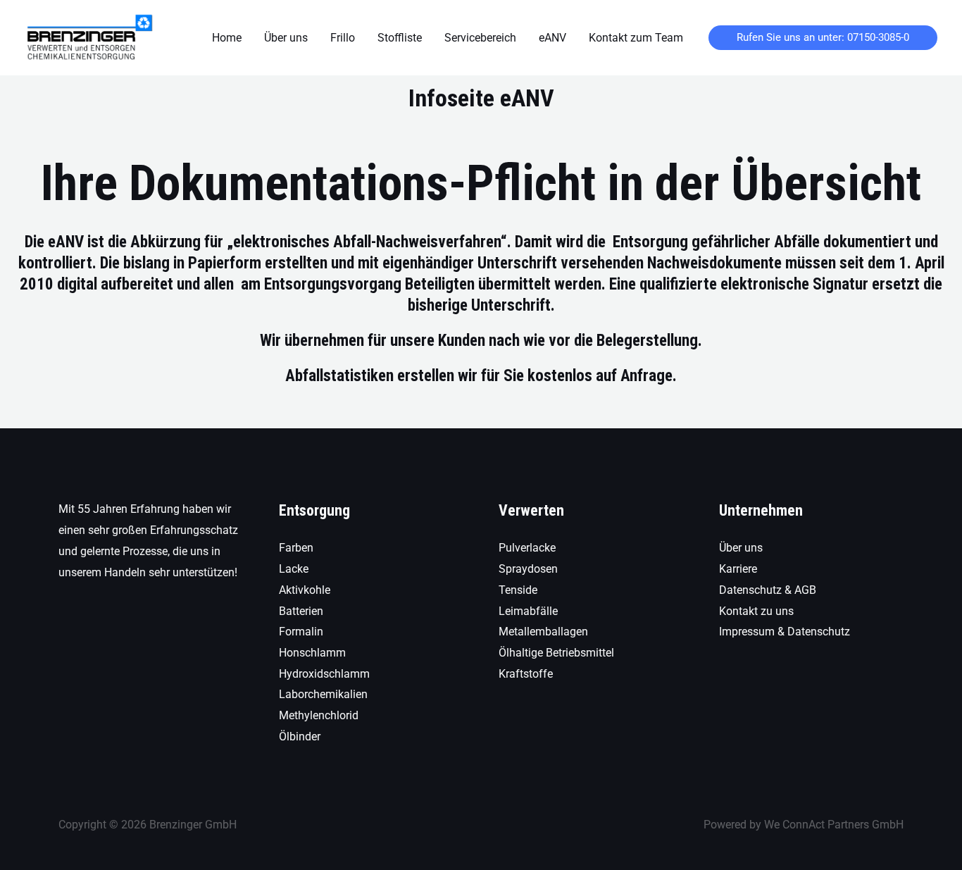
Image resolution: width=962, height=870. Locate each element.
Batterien (301, 611)
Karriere (738, 569)
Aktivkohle (304, 590)
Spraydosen (528, 569)
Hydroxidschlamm (324, 674)
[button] (822, 37)
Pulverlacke (527, 547)
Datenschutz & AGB (767, 590)
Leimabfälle (528, 611)
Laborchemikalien (323, 694)
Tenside (518, 590)
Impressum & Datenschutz (784, 631)
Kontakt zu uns (756, 611)
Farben (296, 547)
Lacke (293, 569)
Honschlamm (312, 652)
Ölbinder (299, 736)
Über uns (741, 547)
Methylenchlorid (318, 715)
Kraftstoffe (526, 674)
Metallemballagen (543, 631)
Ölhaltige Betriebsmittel (556, 652)
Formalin (301, 631)
